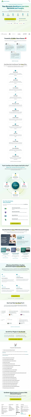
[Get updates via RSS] (16, 414)
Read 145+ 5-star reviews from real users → (15, 326)
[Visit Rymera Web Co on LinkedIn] (19, 412)
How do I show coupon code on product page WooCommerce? (11, 386)
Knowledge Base (10, 407)
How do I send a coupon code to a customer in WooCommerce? (11, 380)
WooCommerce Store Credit (4, 411)
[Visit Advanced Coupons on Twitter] (17, 412)
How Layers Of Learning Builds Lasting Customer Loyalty (15, 253)
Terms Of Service (17, 407)
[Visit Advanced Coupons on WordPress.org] (18, 412)
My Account (10, 406)
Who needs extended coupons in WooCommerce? (9, 360)
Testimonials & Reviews (11, 408)
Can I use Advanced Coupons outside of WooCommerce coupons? (11, 365)
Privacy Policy (17, 406)
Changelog (3, 413)
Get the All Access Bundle (22, 18)
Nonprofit (17, 410)
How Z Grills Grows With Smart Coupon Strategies (25, 254)
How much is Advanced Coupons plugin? (8, 359)
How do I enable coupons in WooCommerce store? (9, 377)
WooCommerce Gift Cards (4, 410)
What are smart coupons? (6, 362)
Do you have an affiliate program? (7, 368)
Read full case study (15, 258)
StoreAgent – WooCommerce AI (24, 410)
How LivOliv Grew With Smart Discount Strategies (5, 254)
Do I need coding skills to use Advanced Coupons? (9, 371)
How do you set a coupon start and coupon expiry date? (10, 383)
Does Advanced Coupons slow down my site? (9, 363)
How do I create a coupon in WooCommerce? (9, 374)
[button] (15, 350)
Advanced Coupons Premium (5, 408)
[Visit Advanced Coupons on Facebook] (16, 412)
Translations (17, 411)
